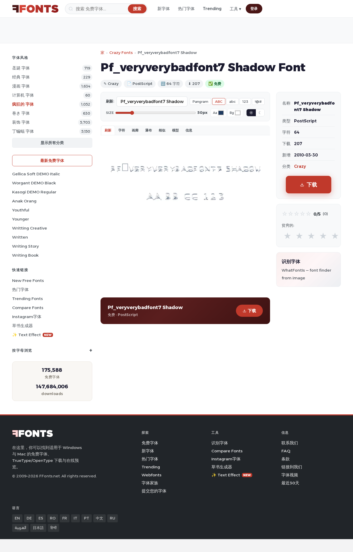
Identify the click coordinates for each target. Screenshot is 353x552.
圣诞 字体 (21, 68)
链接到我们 (291, 466)
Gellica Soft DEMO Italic (36, 173)
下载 (252, 310)
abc (232, 101)
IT (75, 518)
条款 (285, 458)
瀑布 (148, 130)
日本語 (38, 527)
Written (20, 237)
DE (29, 518)
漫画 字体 (21, 86)
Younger (20, 219)
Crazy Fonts (121, 52)
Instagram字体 (26, 316)
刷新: (110, 101)
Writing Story (25, 246)
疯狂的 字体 (23, 104)
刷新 (108, 130)
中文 (99, 518)
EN (17, 518)
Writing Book (25, 255)
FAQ (285, 450)
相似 (162, 130)
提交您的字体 (154, 490)
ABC (218, 101)
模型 (175, 130)
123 (245, 101)
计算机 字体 (23, 95)
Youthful (20, 210)
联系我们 (289, 442)
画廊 (135, 130)
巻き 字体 (21, 113)
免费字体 (150, 442)
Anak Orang (24, 201)
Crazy (300, 166)
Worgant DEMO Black (34, 182)
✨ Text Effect (32, 334)
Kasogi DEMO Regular (34, 192)
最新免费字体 (52, 160)
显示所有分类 (52, 142)
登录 (254, 8)
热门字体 (186, 8)
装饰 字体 (21, 122)
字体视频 (289, 474)
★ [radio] (287, 236)
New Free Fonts (28, 280)
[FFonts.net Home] (35, 9)
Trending (212, 8)
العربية (20, 527)
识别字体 (219, 442)
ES (41, 518)
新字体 (163, 8)
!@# (258, 101)
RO (53, 518)
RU (112, 518)
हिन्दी (53, 527)
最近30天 (290, 482)
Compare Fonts (27, 307)
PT (86, 518)
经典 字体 (21, 77)
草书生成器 (22, 325)
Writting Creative (29, 228)
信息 (189, 130)
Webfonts (152, 474)
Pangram (200, 101)
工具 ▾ (235, 8)
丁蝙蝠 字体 (23, 131)
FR (64, 518)
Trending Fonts (27, 298)
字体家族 (150, 482)
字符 (121, 130)
